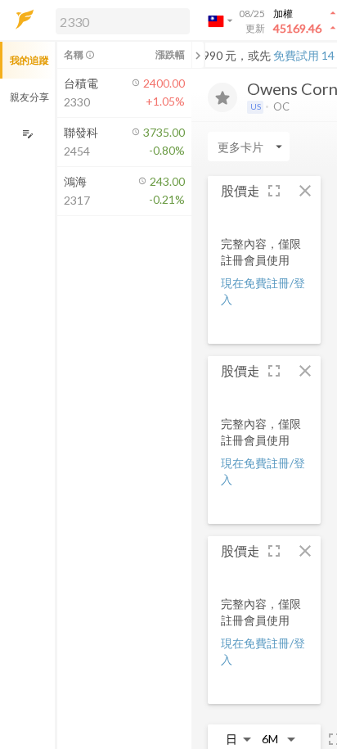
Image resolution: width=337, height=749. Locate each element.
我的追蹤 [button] (29, 60)
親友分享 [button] (29, 97)
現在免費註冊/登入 (263, 291)
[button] (119, 20)
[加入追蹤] (222, 97)
